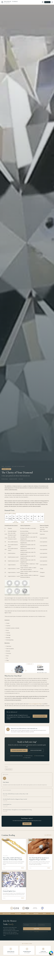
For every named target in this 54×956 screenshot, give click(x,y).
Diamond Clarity (9, 769)
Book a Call (47, 2)
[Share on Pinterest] (49, 479)
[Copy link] (51, 479)
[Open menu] (52, 2)
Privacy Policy (36, 931)
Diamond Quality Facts (7, 804)
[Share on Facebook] (46, 479)
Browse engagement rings (19, 750)
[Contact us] (51, 953)
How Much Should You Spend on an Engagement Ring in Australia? (15, 799)
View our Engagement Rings (35, 703)
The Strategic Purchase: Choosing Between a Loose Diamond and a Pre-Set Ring (17, 809)
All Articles (48, 835)
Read (22, 868)
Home (3, 466)
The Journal (8, 466)
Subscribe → (37, 928)
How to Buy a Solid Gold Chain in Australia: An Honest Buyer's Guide (15, 793)
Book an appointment (40, 716)
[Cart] (43, 2)
